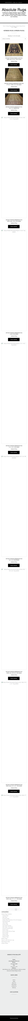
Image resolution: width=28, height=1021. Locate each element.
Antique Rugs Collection (11, 26)
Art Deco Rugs (6, 935)
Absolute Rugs (14, 9)
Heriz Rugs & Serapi (7, 925)
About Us (14, 983)
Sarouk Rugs (5, 934)
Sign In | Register (8, 2)
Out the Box (16, 1018)
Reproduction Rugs (5, 941)
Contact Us (14, 986)
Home (4, 26)
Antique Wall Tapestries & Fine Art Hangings (12, 920)
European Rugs (6, 918)
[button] (14, 21)
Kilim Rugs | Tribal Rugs (8, 927)
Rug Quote (14, 984)
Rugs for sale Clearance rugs (7, 940)
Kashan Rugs (5, 929)
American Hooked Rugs (8, 928)
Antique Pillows (4, 943)
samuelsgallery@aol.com (14, 961)
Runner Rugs (5, 932)
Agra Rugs (5, 917)
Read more (13, 65)
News (14, 981)
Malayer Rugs (5, 937)
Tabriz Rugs (5, 922)
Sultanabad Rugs (6, 921)
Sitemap (14, 987)
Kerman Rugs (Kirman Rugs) (18, 26)
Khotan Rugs (5, 924)
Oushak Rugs (5, 915)
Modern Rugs (4, 938)
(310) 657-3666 (14, 963)
